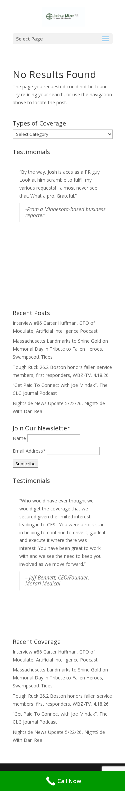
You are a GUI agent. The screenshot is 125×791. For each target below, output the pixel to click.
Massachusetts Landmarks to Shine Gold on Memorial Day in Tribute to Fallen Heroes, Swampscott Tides (60, 349)
